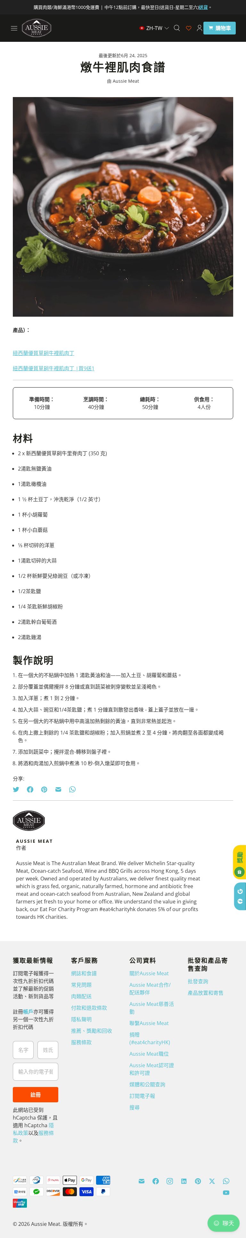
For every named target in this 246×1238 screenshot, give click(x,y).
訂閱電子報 (142, 1095)
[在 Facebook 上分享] (30, 789)
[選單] (14, 28)
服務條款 (81, 1042)
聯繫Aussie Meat (149, 1023)
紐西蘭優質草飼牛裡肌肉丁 (43, 353)
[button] (154, 28)
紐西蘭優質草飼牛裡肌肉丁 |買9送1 (53, 368)
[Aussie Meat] (36, 28)
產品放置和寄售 (206, 992)
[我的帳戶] (199, 28)
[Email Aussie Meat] (142, 1181)
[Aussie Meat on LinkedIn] (184, 1181)
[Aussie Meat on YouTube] (226, 1192)
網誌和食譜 (84, 973)
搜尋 (134, 1107)
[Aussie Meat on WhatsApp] (226, 1181)
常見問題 (81, 984)
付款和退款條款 (89, 1007)
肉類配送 (81, 996)
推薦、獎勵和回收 (91, 1030)
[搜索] (176, 28)
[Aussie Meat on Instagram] (170, 1181)
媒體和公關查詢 (147, 1084)
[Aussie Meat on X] (212, 1181)
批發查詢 (198, 981)
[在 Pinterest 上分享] (44, 789)
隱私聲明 (81, 1019)
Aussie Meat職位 (149, 1053)
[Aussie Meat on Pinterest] (198, 1181)
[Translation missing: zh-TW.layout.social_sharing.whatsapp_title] (72, 789)
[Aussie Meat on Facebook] (156, 1181)
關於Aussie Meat (149, 973)
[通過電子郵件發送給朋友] (58, 789)
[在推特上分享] (18, 789)
